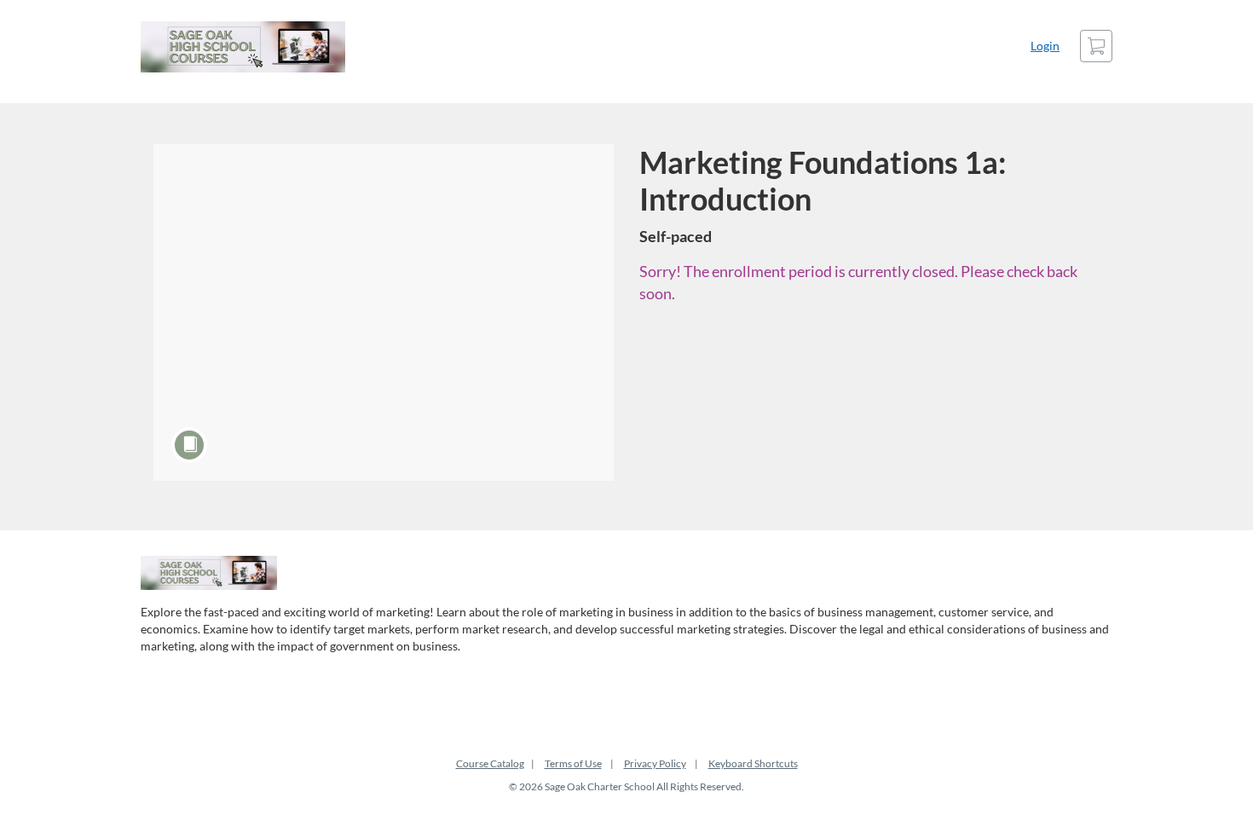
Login (1045, 45)
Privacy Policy (655, 763)
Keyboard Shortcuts (753, 763)
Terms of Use (573, 763)
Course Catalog (490, 763)
